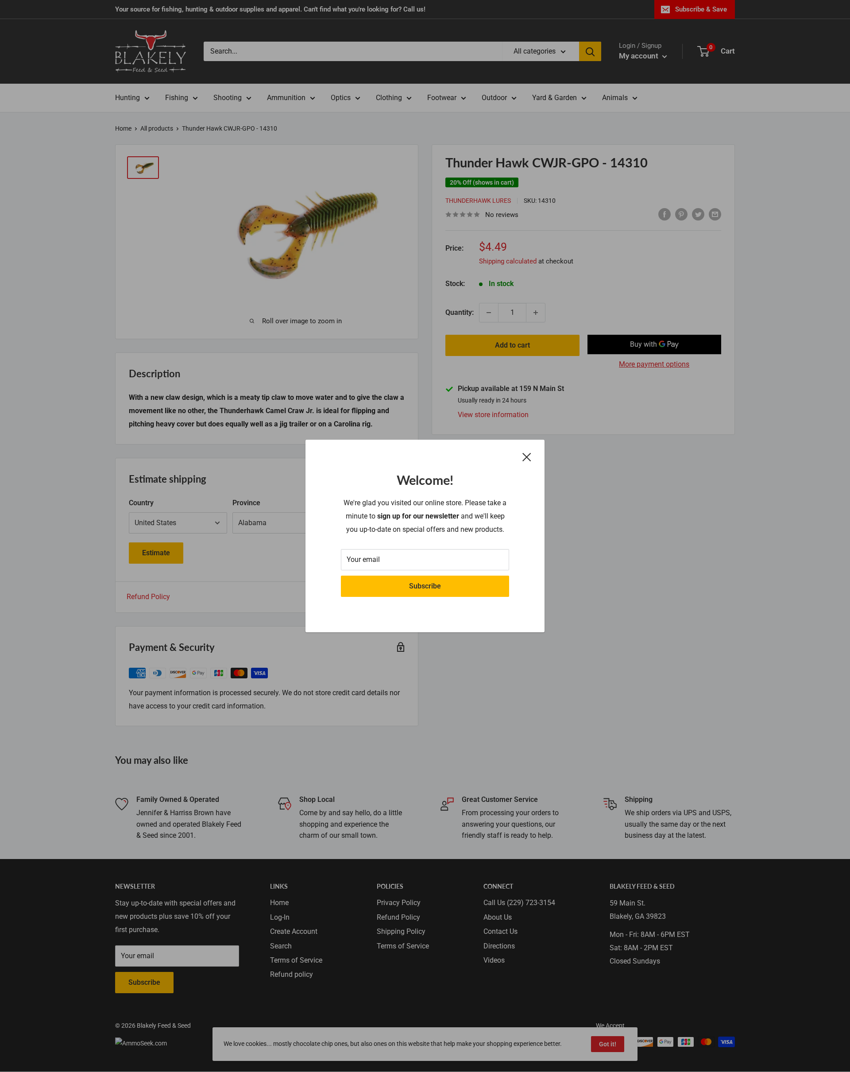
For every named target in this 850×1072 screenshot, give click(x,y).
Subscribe (425, 586)
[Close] (526, 457)
